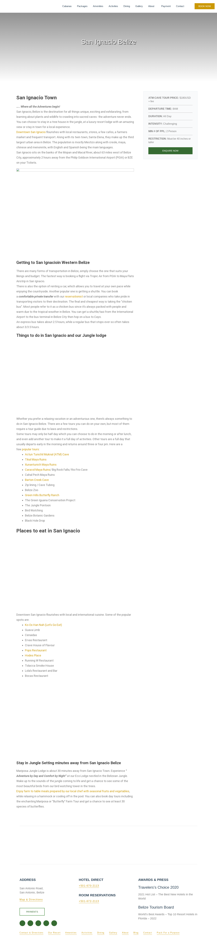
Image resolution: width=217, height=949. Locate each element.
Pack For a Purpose (168, 932)
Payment (166, 6)
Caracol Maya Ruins (37, 469)
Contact (180, 6)
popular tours (30, 449)
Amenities (98, 6)
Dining (126, 6)
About (151, 6)
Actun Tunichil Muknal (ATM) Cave (47, 454)
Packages (82, 6)
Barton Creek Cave (37, 480)
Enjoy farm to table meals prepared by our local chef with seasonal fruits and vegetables (72, 791)
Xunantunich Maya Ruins (41, 464)
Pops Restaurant (36, 650)
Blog (136, 932)
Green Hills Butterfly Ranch (42, 495)
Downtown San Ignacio (31, 132)
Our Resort (54, 932)
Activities (113, 6)
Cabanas (67, 6)
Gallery (139, 6)
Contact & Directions (31, 932)
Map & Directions (31, 899)
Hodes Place (33, 655)
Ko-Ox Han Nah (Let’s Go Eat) (43, 625)
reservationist (74, 296)
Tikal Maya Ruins (36, 459)
